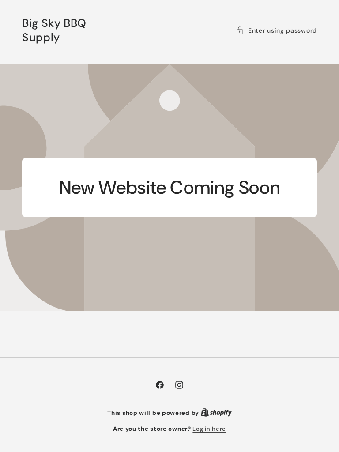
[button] (276, 30)
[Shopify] (216, 413)
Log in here (209, 429)
